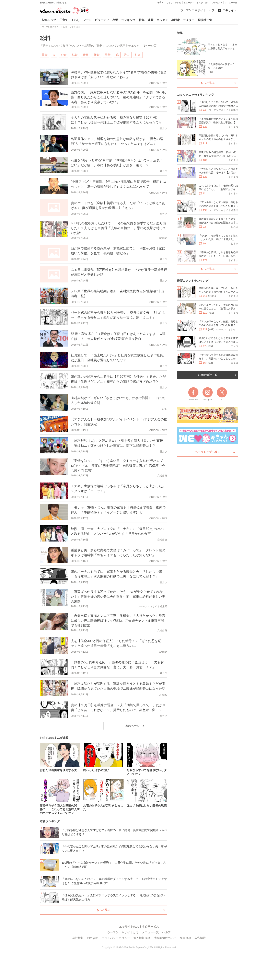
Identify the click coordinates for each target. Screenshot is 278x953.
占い (207, 2)
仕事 (86, 54)
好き (138, 54)
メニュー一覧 (231, 2)
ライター (189, 20)
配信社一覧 (205, 20)
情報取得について (165, 938)
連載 (150, 20)
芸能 (44, 54)
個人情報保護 (141, 938)
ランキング (128, 20)
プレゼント (217, 2)
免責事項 (185, 938)
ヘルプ (166, 932)
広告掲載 (200, 938)
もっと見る (103, 909)
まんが (200, 2)
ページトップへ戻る (207, 452)
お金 (64, 54)
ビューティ (189, 2)
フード (87, 20)
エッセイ (162, 20)
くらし (169, 2)
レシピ (178, 2)
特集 (141, 20)
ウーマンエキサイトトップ (197, 10)
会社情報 (78, 938)
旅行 (108, 54)
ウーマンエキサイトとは (123, 932)
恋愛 (115, 20)
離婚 (97, 54)
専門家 (175, 20)
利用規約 (92, 938)
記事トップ (49, 20)
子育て (161, 2)
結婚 (75, 54)
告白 (127, 54)
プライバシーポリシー (116, 938)
